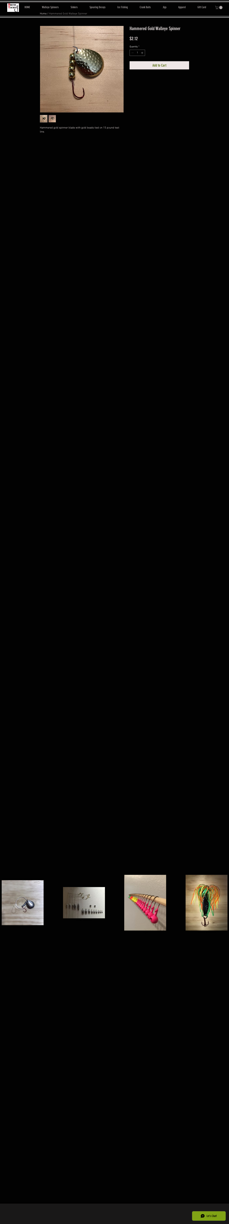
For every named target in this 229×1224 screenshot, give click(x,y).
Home (43, 13)
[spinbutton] (137, 53)
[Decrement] (132, 53)
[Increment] (142, 53)
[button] (219, 7)
